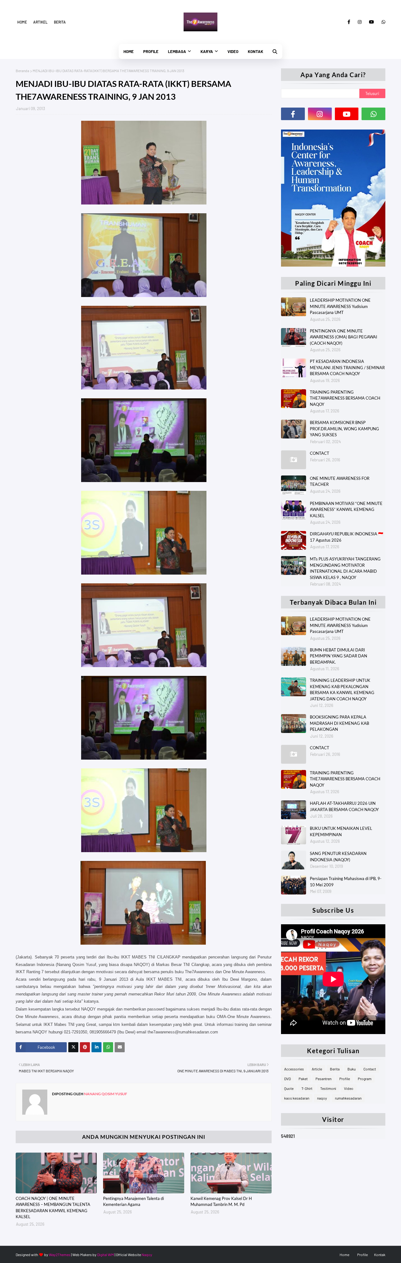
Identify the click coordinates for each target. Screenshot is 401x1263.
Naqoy (147, 1254)
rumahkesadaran (348, 1098)
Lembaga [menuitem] (177, 51)
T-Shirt (306, 1088)
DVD (287, 1078)
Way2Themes (59, 1254)
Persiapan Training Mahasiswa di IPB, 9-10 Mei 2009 (346, 881)
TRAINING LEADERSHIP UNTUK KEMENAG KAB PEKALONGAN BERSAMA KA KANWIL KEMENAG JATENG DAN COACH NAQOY (342, 689)
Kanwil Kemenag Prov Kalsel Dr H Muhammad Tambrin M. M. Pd (221, 1201)
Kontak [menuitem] (255, 51)
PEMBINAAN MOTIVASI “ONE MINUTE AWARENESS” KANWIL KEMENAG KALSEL (346, 509)
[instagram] (360, 22)
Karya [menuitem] (206, 51)
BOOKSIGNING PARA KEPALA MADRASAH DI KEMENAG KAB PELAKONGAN (339, 723)
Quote (289, 1088)
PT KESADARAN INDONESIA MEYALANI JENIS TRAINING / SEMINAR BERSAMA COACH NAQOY (347, 367)
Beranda (22, 70)
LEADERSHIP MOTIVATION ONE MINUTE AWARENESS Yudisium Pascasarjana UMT (340, 306)
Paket (303, 1078)
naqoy (322, 1098)
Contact (369, 1069)
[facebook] (348, 22)
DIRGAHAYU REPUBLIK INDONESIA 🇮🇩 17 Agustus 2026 (346, 537)
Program (365, 1078)
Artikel (40, 22)
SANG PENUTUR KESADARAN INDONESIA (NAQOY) (338, 856)
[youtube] (371, 22)
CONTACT (319, 453)
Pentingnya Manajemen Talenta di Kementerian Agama (133, 1201)
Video (348, 1088)
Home (22, 22)
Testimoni (328, 1088)
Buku (351, 1069)
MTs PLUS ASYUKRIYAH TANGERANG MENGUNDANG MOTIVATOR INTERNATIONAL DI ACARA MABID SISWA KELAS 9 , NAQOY (345, 568)
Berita (60, 22)
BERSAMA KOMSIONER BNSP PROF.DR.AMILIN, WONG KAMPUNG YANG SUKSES (344, 428)
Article (317, 1069)
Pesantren (323, 1078)
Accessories (294, 1069)
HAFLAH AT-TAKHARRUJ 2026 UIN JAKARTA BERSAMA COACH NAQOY (344, 806)
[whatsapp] (382, 22)
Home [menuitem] (128, 51)
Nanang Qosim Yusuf (105, 1093)
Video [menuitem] (232, 51)
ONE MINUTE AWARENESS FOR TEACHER (339, 481)
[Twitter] (73, 1047)
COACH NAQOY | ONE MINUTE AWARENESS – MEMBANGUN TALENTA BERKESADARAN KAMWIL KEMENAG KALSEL (53, 1207)
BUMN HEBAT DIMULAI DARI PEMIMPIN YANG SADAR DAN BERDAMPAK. (338, 656)
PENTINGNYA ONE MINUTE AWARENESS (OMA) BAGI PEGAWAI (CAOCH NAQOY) (343, 337)
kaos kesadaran (296, 1098)
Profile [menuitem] (151, 51)
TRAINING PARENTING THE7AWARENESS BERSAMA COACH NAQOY (345, 398)
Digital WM (105, 1254)
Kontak (379, 1254)
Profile (344, 1078)
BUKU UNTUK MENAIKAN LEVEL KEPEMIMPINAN (341, 831)
